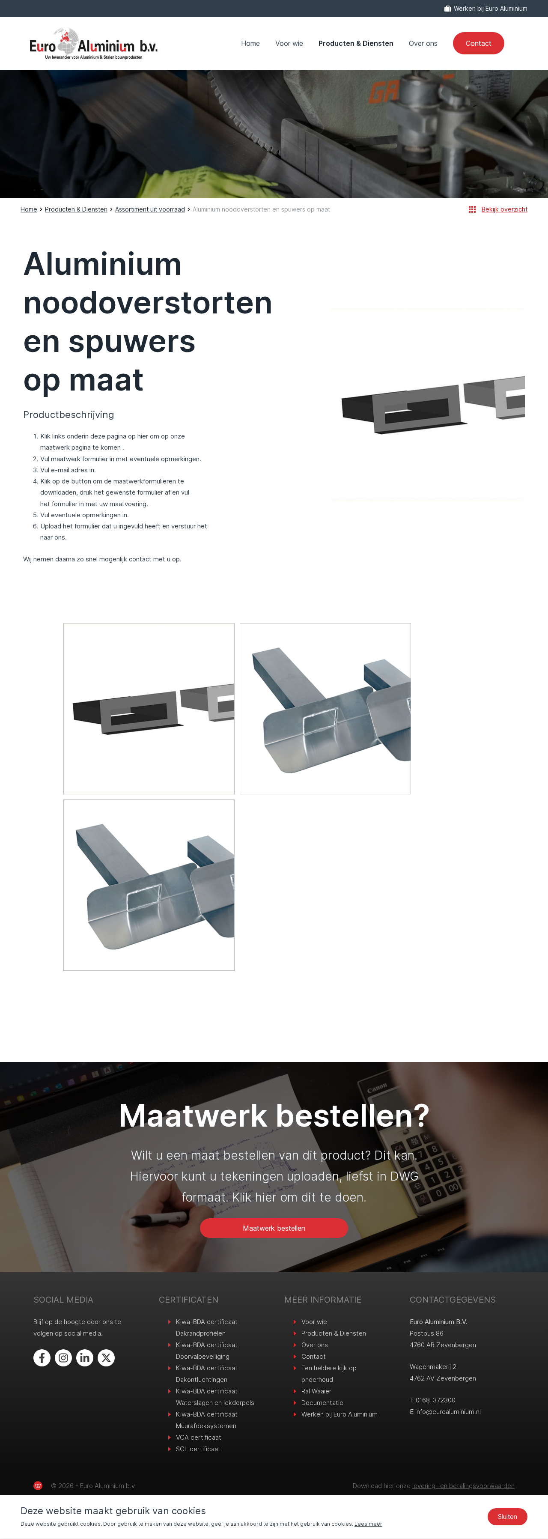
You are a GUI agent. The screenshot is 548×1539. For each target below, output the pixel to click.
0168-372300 (436, 1400)
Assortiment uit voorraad (150, 209)
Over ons (423, 43)
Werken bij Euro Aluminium (490, 8)
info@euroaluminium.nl (448, 1412)
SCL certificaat (198, 1449)
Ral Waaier (316, 1391)
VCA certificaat (198, 1437)
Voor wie (289, 43)
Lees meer (368, 1524)
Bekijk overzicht (504, 209)
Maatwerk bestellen (274, 1228)
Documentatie (322, 1403)
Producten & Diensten (356, 43)
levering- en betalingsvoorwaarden (463, 1486)
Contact (478, 43)
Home (250, 43)
